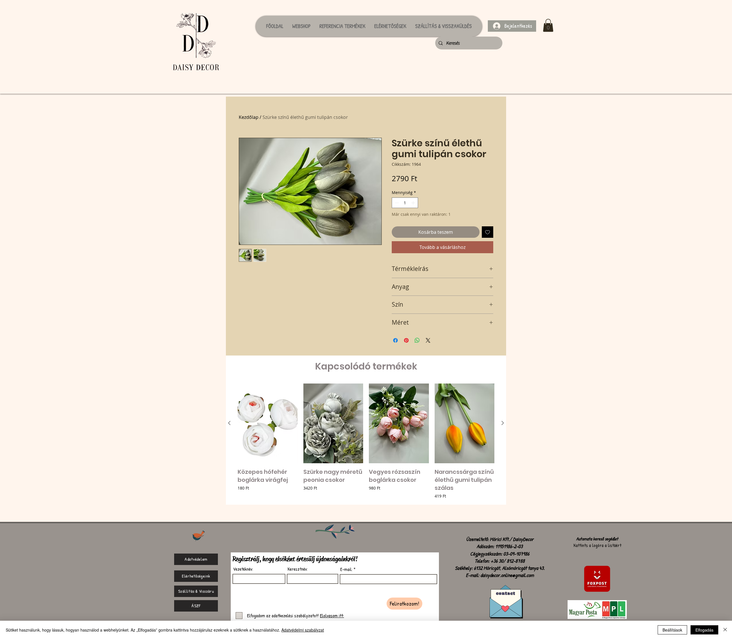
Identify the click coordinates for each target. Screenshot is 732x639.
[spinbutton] (405, 203)
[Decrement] (396, 203)
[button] (548, 25)
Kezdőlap (248, 117)
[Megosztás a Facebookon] (395, 340)
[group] (366, 441)
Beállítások (672, 630)
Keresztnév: (297, 569)
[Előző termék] (229, 423)
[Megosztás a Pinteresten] (406, 340)
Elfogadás (704, 630)
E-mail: (346, 569)
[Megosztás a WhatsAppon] (417, 340)
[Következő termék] (502, 423)
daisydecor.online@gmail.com (507, 575)
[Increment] (413, 203)
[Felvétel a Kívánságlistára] (487, 232)
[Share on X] (428, 340)
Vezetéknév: (243, 569)
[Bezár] (725, 629)
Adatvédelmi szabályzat (302, 630)
